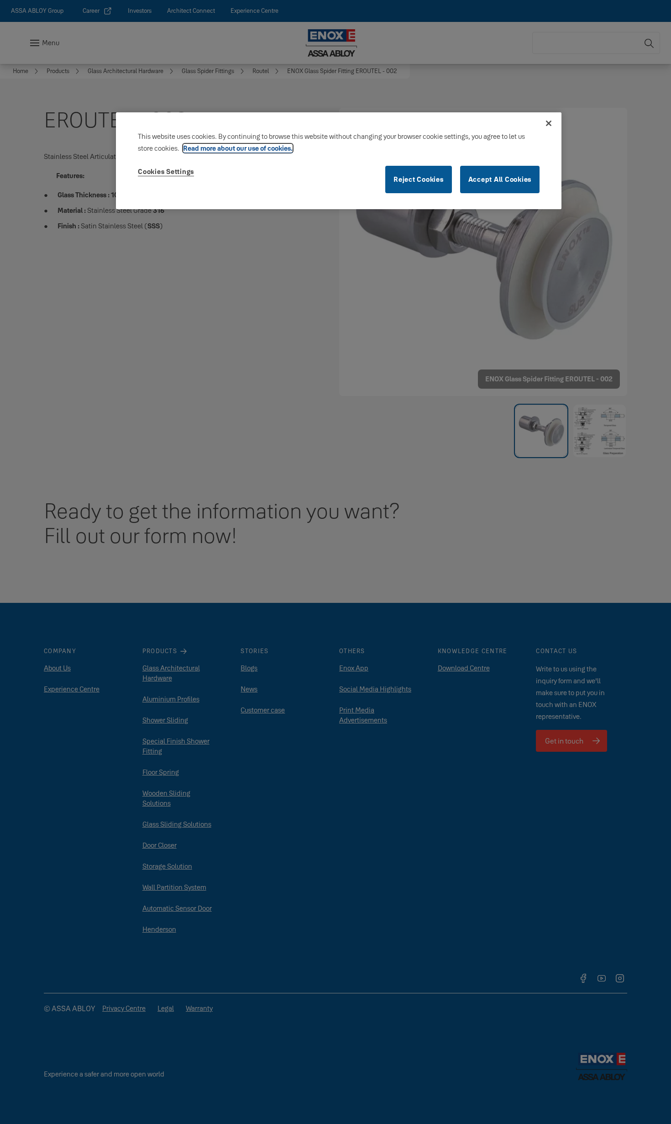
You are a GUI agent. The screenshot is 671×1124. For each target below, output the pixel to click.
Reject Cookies (418, 179)
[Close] (549, 123)
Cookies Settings (166, 171)
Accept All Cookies (500, 179)
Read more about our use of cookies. (238, 148)
